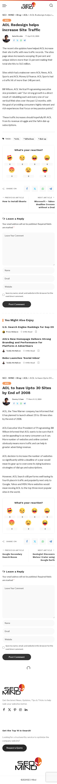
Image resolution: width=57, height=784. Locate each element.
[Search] (51, 5)
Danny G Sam (18, 399)
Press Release (12, 332)
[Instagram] (20, 709)
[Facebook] (14, 40)
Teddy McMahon (13, 351)
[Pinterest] (15, 709)
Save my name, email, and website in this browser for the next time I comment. (29, 294)
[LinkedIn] (26, 709)
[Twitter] (17, 40)
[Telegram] (24, 40)
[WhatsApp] (21, 40)
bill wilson (29, 139)
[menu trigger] (5, 5)
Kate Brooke (17, 36)
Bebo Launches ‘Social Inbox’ (21, 357)
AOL (7, 20)
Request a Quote (14, 748)
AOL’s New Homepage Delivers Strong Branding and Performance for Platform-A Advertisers (26, 342)
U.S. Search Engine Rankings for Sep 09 (28, 327)
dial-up (43, 139)
